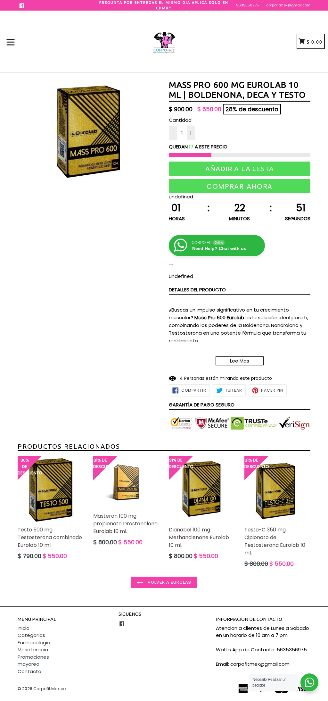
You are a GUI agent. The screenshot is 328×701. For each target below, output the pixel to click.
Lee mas (239, 360)
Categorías (31, 635)
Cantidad (180, 120)
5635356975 (247, 5)
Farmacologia (34, 642)
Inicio (23, 628)
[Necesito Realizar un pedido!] (309, 682)
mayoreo (28, 664)
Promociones (33, 657)
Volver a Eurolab (169, 582)
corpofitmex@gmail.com (288, 5)
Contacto (29, 671)
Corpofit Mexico (49, 689)
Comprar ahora (240, 186)
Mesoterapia (33, 649)
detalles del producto (197, 289)
